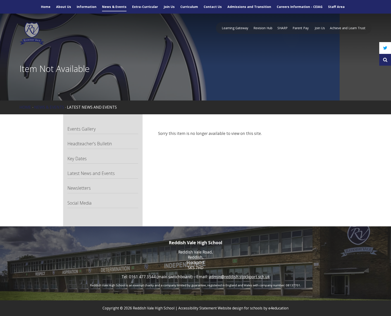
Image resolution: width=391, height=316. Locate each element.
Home (25, 107)
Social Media (79, 203)
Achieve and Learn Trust (347, 28)
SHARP (282, 28)
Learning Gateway (235, 28)
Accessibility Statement (197, 308)
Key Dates (77, 159)
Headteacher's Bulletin (89, 144)
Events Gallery (81, 129)
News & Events (49, 107)
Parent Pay (301, 28)
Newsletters (79, 188)
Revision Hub (262, 28)
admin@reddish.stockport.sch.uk (239, 276)
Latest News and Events (92, 107)
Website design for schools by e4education (253, 308)
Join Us (320, 28)
